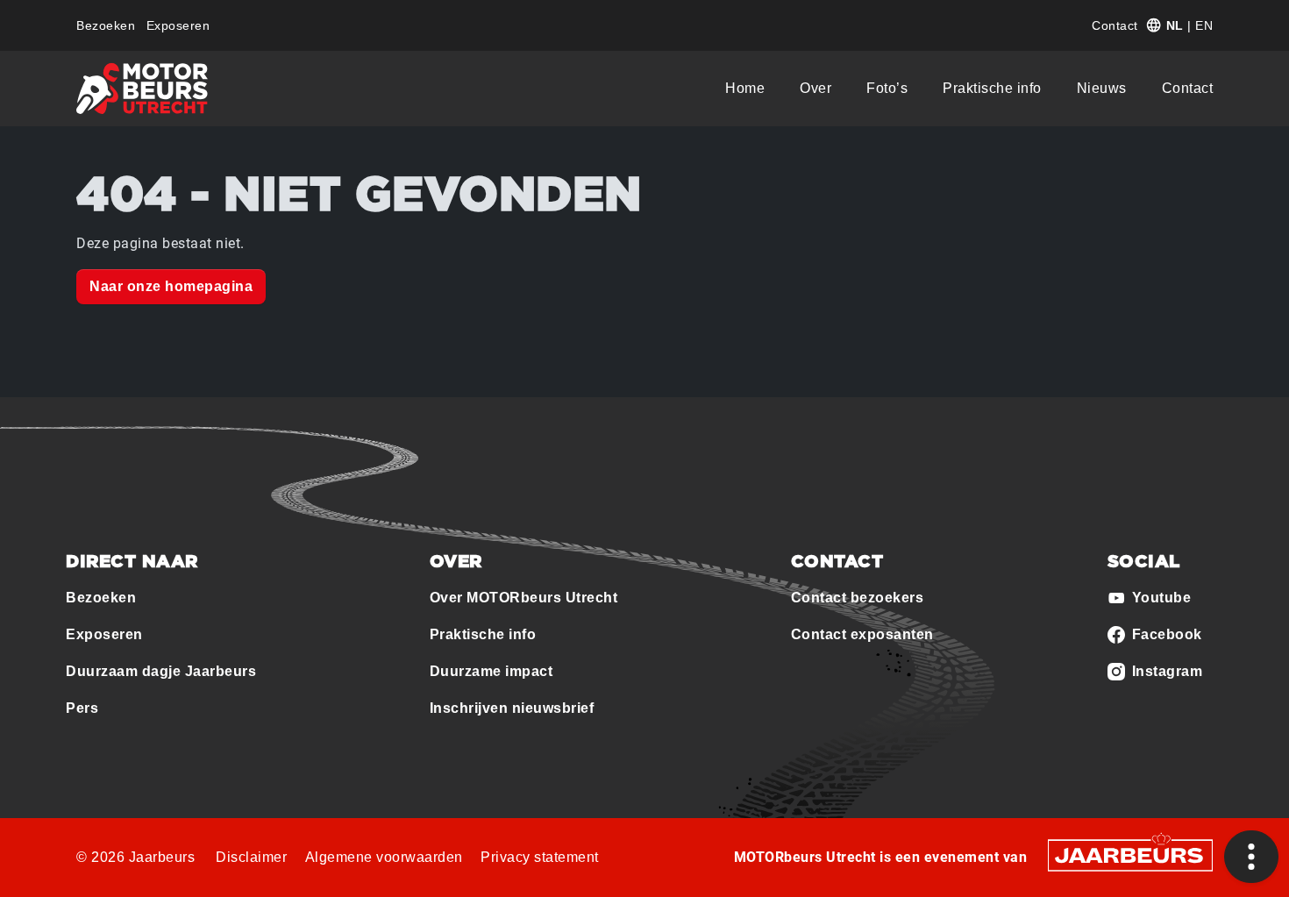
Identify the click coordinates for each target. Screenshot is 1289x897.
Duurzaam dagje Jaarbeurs (161, 671)
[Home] (142, 88)
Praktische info (992, 88)
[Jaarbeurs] (1130, 854)
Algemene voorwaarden (384, 857)
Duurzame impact (491, 671)
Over (815, 88)
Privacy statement (540, 857)
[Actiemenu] (1251, 856)
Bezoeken (105, 25)
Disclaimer (251, 857)
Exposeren (178, 25)
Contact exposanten (862, 634)
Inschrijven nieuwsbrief (512, 708)
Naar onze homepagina (171, 286)
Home (745, 88)
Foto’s (887, 88)
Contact (1115, 25)
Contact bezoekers (857, 597)
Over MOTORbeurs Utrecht (524, 597)
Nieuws (1102, 88)
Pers (82, 708)
